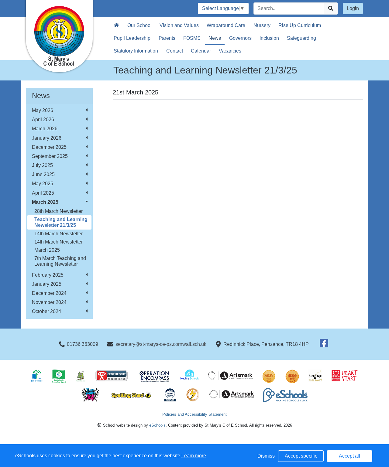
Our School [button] (139, 25)
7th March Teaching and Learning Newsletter (60, 261)
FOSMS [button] (192, 38)
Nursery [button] (261, 25)
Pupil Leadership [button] (132, 38)
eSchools (157, 425)
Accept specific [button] (301, 455)
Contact (174, 50)
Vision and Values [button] (179, 25)
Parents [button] (167, 38)
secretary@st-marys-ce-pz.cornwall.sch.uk (160, 344)
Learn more (193, 455)
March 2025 (47, 250)
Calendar (201, 50)
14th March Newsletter (58, 233)
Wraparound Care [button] (226, 25)
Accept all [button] (349, 455)
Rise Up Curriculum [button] (299, 25)
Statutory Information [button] (136, 50)
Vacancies (230, 50)
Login (353, 8)
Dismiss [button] (266, 455)
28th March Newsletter (58, 211)
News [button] (214, 38)
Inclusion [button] (269, 38)
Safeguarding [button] (301, 38)
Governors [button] (240, 38)
